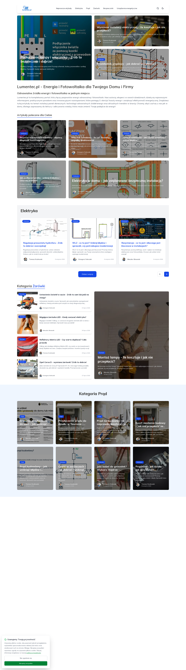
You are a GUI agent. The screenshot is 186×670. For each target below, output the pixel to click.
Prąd (88, 8)
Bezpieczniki (108, 8)
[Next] (166, 274)
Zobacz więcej (87, 274)
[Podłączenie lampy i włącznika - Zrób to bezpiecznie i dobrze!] (54, 48)
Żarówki (96, 8)
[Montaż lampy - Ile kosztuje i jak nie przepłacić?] (131, 335)
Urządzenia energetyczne (127, 8)
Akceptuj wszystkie (26, 663)
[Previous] (159, 274)
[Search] (158, 8)
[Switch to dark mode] (163, 8)
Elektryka (79, 8)
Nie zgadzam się (26, 658)
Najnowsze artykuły (64, 8)
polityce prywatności (33, 653)
